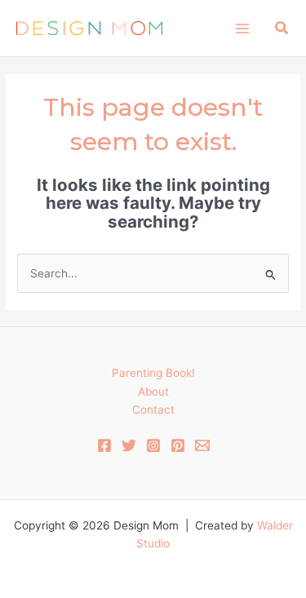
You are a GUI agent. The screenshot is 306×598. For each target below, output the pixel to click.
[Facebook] (104, 445)
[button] (282, 28)
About (153, 391)
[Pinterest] (178, 445)
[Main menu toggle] (242, 28)
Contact (153, 409)
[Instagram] (153, 445)
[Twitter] (129, 445)
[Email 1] (202, 445)
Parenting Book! (153, 372)
